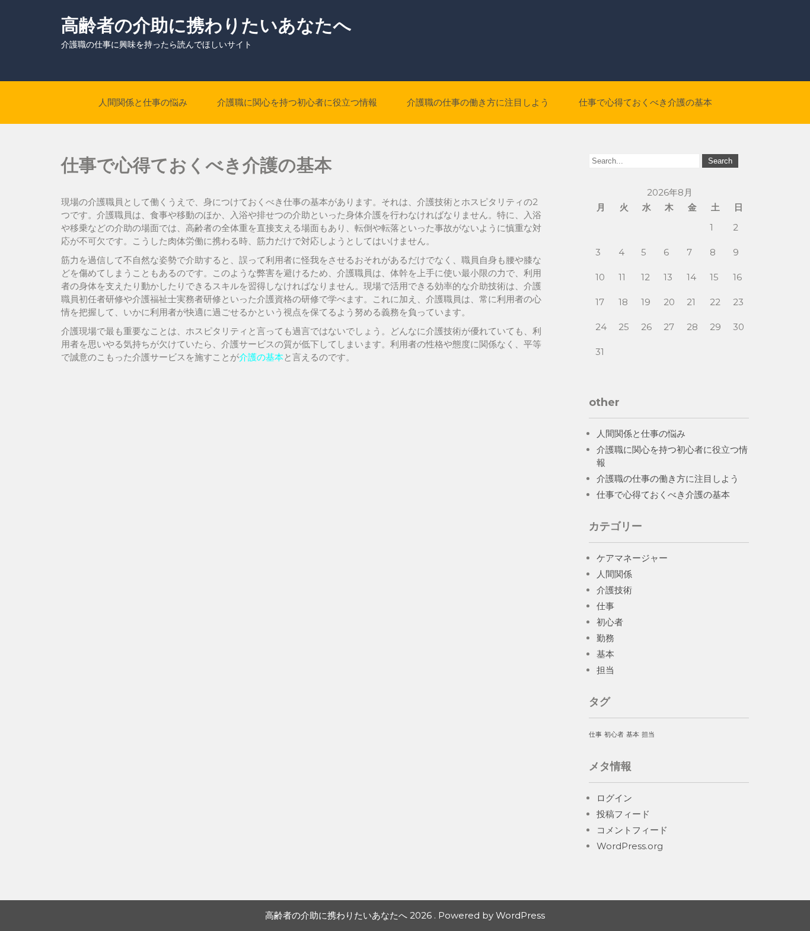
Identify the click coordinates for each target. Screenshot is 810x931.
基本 (605, 654)
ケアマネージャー (632, 558)
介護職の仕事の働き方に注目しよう (478, 102)
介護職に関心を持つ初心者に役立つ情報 (297, 102)
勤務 (605, 638)
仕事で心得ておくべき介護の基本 (645, 102)
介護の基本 (261, 357)
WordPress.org (630, 846)
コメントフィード (632, 830)
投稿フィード (623, 814)
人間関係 (614, 574)
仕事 (605, 606)
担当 (605, 670)
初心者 (610, 622)
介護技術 (614, 590)
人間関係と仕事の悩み (142, 102)
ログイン (614, 798)
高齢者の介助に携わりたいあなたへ (206, 25)
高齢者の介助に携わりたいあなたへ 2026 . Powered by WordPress (405, 915)
